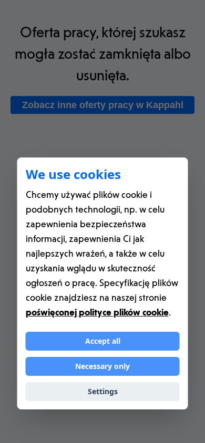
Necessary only (102, 366)
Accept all (102, 341)
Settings (103, 391)
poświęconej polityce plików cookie (97, 312)
